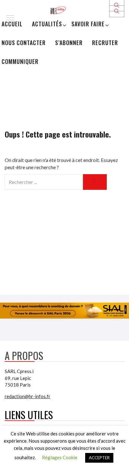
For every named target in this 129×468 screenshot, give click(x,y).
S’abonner (69, 43)
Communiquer (20, 61)
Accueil (12, 24)
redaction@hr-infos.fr (27, 396)
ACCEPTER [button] (99, 457)
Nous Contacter (24, 43)
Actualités (47, 24)
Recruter (105, 43)
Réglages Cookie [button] (59, 457)
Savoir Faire (88, 24)
